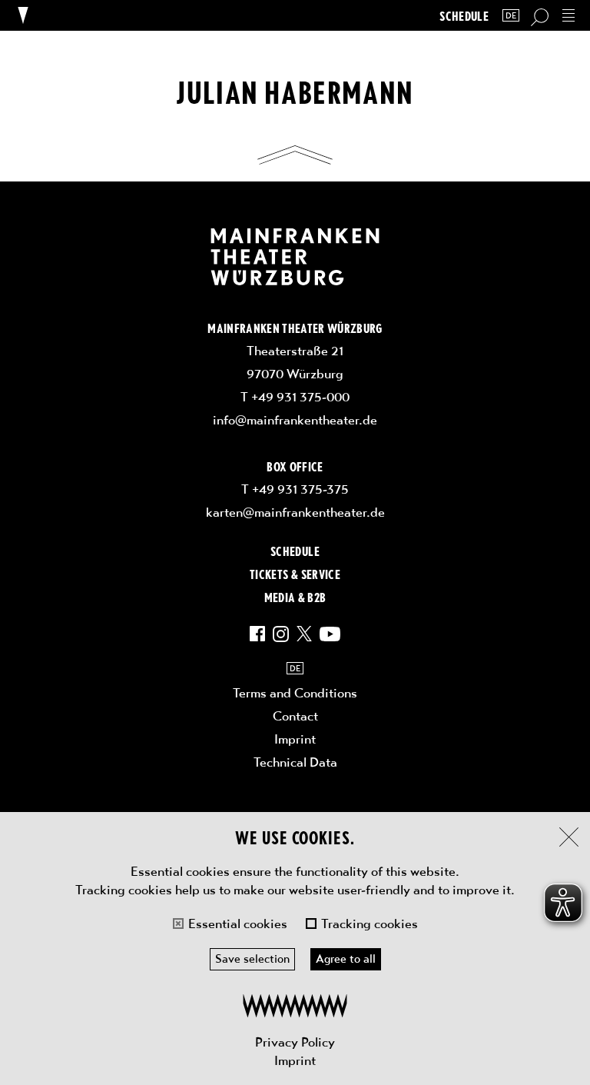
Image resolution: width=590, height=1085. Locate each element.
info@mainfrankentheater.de (295, 419)
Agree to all (346, 959)
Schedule (464, 15)
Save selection (252, 959)
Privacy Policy (295, 1041)
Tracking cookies (369, 923)
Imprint (295, 1060)
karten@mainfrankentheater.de (295, 512)
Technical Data (295, 762)
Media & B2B (295, 596)
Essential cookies (237, 923)
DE (510, 16)
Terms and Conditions (295, 692)
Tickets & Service (295, 573)
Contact (295, 715)
